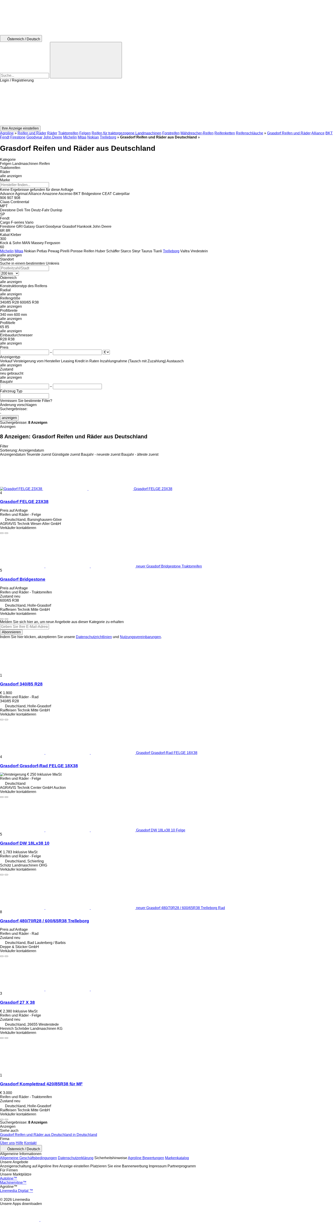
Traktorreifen (68, 133)
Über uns (7, 1143)
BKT (329, 133)
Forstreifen (171, 133)
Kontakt (30, 1143)
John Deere (52, 137)
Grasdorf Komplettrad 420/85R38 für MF (41, 1083)
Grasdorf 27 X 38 (17, 1002)
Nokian (93, 137)
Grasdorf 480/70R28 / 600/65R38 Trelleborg (44, 920)
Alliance (318, 133)
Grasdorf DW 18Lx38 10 (24, 843)
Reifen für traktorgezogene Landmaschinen (126, 133)
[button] (167, 104)
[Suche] (86, 60)
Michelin (70, 137)
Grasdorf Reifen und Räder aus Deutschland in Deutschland (48, 1135)
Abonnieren (11, 632)
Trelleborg (108, 137)
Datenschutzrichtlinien (94, 637)
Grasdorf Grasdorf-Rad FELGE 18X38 (39, 765)
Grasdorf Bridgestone (22, 579)
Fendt (4, 137)
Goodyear (34, 137)
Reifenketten (224, 133)
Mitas (82, 137)
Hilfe (19, 1143)
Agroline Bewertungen (146, 1158)
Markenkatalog (177, 1158)
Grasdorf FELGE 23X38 (24, 501)
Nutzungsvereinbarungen (140, 637)
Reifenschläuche (249, 133)
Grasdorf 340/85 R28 (21, 684)
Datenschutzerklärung (75, 1158)
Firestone (18, 137)
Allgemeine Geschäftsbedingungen (28, 1158)
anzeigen (9, 418)
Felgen (85, 133)
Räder (52, 133)
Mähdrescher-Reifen (197, 133)
